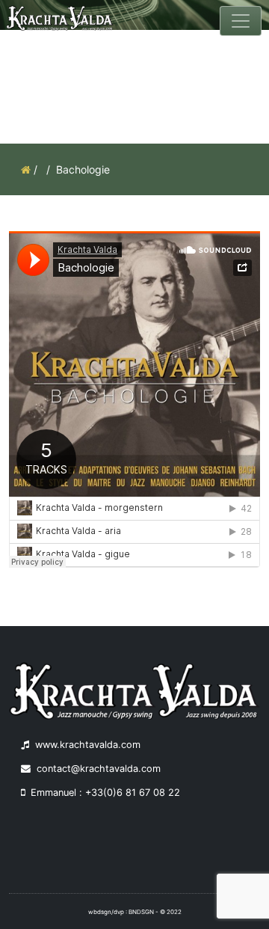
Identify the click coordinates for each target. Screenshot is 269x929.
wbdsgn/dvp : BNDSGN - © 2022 (135, 912)
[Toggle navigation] (241, 21)
